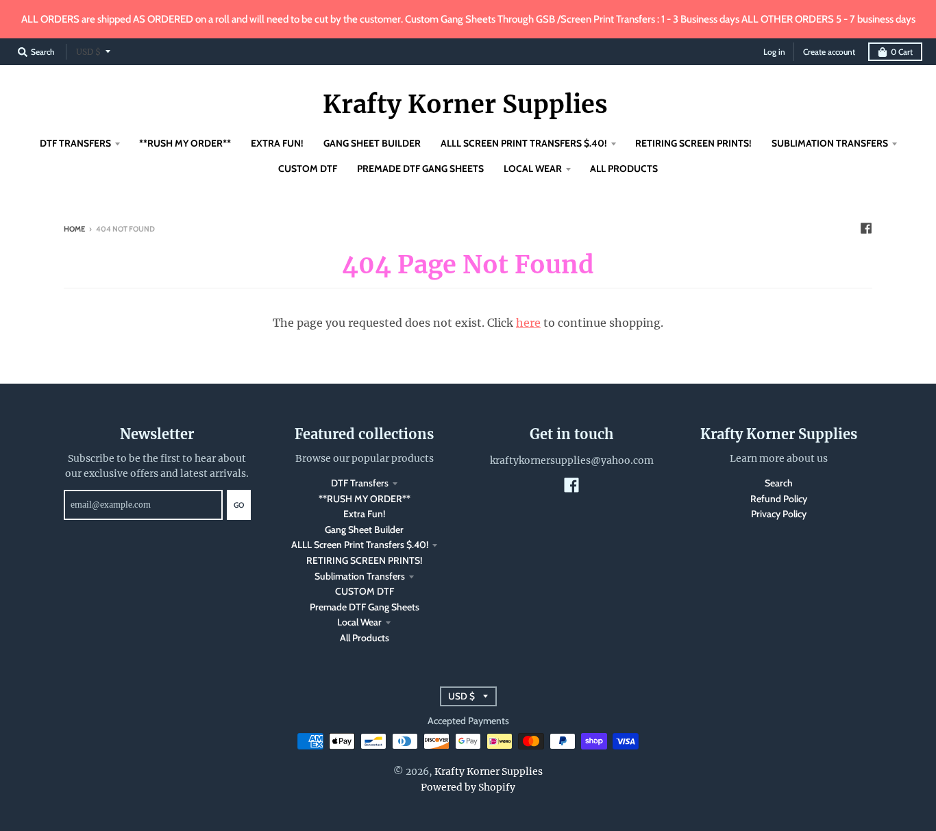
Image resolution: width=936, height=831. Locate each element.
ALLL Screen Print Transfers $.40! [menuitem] (524, 143)
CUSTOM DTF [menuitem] (307, 168)
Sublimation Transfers (360, 576)
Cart (902, 52)
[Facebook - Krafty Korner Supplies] (866, 228)
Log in (774, 52)
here (528, 323)
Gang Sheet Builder (364, 529)
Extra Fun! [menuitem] (277, 143)
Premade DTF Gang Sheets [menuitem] (420, 168)
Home (74, 229)
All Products (364, 638)
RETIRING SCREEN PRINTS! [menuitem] (693, 143)
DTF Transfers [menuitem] (75, 143)
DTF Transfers (360, 483)
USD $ (88, 52)
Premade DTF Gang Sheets (364, 607)
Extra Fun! (364, 514)
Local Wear (359, 622)
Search (779, 483)
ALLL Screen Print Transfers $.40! (359, 544)
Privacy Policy (778, 514)
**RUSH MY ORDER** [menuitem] (185, 143)
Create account (829, 52)
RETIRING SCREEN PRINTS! (364, 560)
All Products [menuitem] (624, 168)
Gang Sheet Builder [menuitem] (372, 143)
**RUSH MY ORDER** (364, 499)
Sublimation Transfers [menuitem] (830, 143)
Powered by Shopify (468, 787)
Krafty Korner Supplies (465, 104)
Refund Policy (778, 499)
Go (239, 505)
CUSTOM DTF (364, 591)
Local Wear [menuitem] (533, 168)
